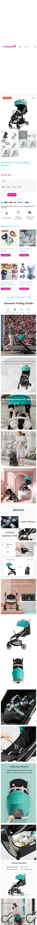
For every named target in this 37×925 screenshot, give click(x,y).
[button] (20, 46)
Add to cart (11, 194)
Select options (5, 255)
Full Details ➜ (18, 199)
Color (3, 181)
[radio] (3, 187)
